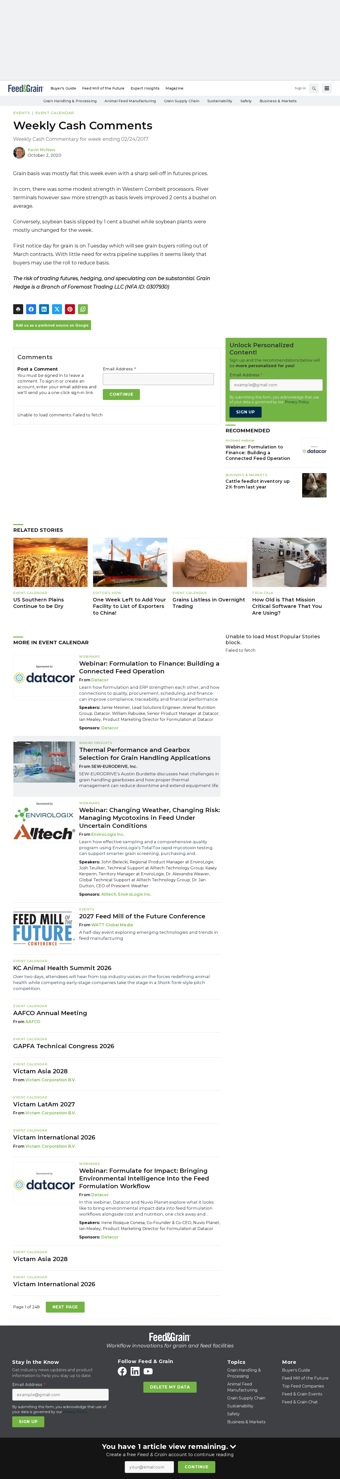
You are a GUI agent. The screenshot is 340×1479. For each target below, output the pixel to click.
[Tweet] (57, 309)
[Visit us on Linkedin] (135, 1371)
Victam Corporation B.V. (50, 1080)
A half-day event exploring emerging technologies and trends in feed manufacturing (148, 935)
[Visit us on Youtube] (148, 1371)
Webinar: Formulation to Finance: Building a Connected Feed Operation (258, 452)
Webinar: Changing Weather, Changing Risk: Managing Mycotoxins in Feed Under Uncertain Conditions (149, 817)
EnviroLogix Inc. (107, 834)
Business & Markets (246, 475)
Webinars (89, 656)
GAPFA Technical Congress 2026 (63, 1046)
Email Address (119, 369)
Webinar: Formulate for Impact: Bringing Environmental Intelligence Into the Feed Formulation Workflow (144, 1178)
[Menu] (327, 88)
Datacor (100, 680)
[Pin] (70, 309)
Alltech (108, 894)
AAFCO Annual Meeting (50, 1013)
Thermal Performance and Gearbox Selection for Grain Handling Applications (145, 753)
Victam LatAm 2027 (44, 1104)
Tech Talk (263, 593)
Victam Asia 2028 (40, 1071)
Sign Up (245, 412)
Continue (196, 1467)
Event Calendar (54, 112)
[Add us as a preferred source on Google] (83, 309)
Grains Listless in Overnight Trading (208, 603)
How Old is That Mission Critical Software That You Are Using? (287, 606)
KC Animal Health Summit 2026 (62, 968)
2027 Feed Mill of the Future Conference (142, 916)
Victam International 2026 (54, 1137)
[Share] (31, 309)
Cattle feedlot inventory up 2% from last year (258, 484)
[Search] (314, 88)
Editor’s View (107, 593)
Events (21, 112)
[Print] (18, 309)
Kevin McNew (41, 150)
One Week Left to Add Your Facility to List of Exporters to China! (129, 606)
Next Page (65, 1307)
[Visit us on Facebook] (122, 1371)
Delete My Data (170, 1387)
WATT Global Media (112, 925)
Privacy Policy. (297, 402)
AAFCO (32, 1021)
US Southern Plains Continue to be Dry (38, 603)
